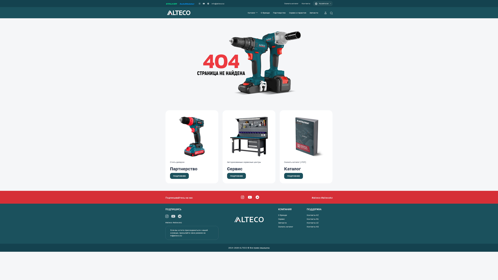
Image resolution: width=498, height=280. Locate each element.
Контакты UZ (313, 223)
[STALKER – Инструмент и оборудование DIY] (171, 4)
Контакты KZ (313, 215)
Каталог (252, 13)
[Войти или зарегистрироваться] (325, 13)
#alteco (316, 197)
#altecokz (327, 197)
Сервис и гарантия (297, 13)
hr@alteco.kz (176, 235)
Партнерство (279, 13)
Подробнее (179, 176)
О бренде (265, 13)
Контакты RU (313, 219)
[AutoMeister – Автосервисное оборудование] (187, 4)
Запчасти (314, 13)
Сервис (281, 219)
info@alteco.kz (218, 4)
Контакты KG (313, 227)
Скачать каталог (291, 3)
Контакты (306, 3)
